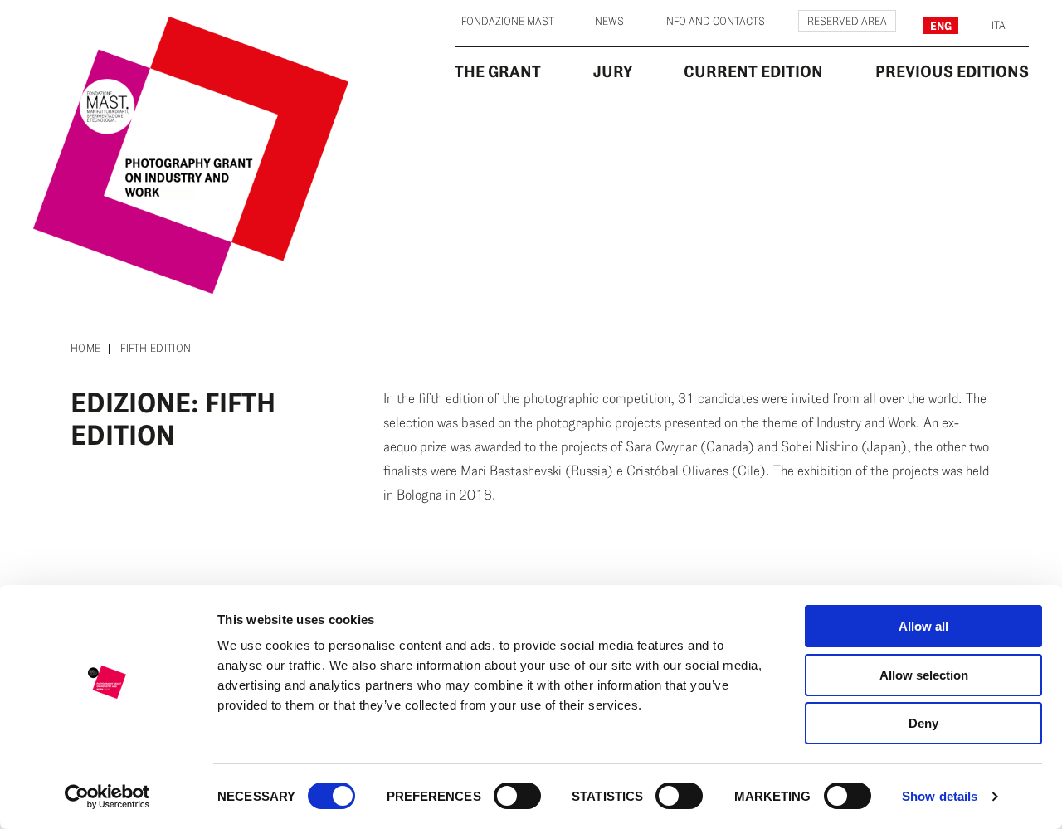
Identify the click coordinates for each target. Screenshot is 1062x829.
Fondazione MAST (507, 21)
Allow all (923, 626)
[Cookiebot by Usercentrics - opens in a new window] (107, 796)
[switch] (517, 796)
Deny (923, 723)
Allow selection (923, 675)
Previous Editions (952, 71)
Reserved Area (847, 21)
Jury (612, 71)
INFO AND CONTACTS (714, 21)
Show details (939, 796)
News (609, 21)
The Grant (498, 71)
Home (85, 349)
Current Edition (753, 71)
